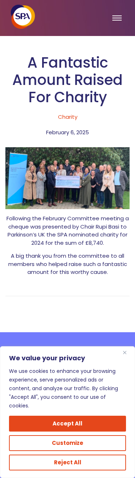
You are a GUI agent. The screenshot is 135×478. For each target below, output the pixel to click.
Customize (67, 443)
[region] (67, 412)
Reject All (67, 462)
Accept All (67, 423)
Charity (67, 117)
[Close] (127, 352)
